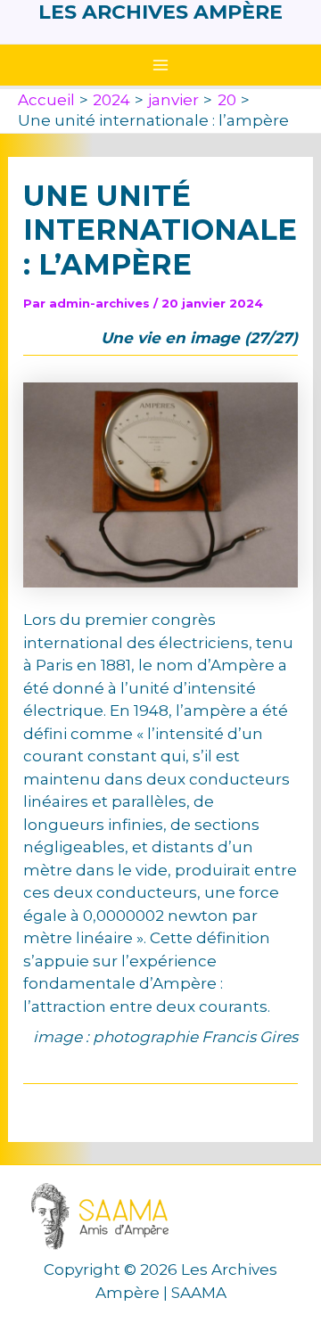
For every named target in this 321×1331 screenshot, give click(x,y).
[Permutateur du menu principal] (160, 65)
